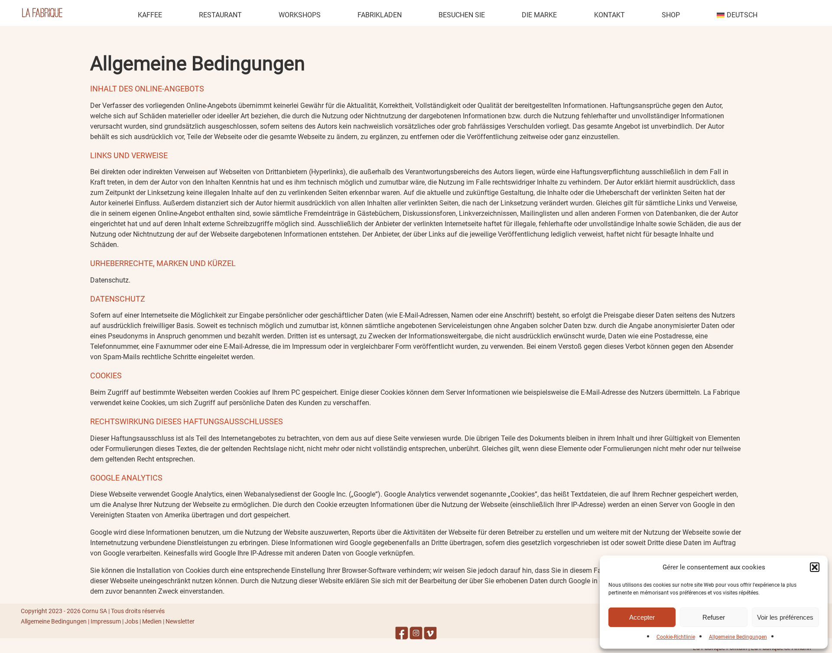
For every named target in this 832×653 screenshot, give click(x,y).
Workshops (300, 15)
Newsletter (180, 621)
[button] (814, 567)
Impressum (106, 621)
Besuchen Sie (462, 15)
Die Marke (539, 15)
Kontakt (609, 15)
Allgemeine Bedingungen (738, 637)
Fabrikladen (380, 15)
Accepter (642, 617)
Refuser (713, 617)
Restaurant (220, 15)
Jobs (131, 621)
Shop (671, 15)
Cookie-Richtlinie (675, 637)
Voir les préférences (785, 617)
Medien (152, 621)
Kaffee (150, 15)
